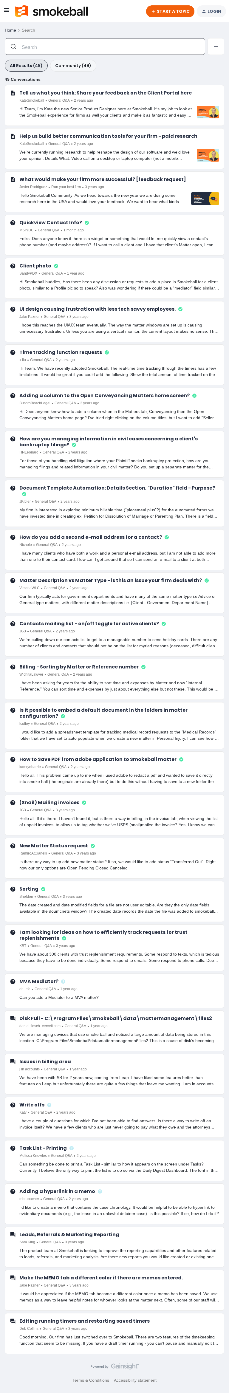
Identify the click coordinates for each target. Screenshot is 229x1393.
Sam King (27, 1242)
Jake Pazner (29, 317)
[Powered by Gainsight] (115, 1367)
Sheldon (26, 896)
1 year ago (75, 273)
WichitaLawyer (31, 674)
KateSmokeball (31, 100)
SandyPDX (28, 273)
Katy (23, 1112)
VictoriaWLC (29, 588)
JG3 (22, 631)
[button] (6, 12)
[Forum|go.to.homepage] (51, 11)
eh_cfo (24, 989)
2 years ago (83, 100)
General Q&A (59, 100)
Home (10, 30)
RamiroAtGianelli (33, 853)
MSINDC (26, 230)
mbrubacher (29, 1199)
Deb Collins (28, 1329)
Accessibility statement (135, 1380)
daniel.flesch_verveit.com (40, 1026)
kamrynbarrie (30, 767)
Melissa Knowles (33, 1156)
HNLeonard (28, 452)
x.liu (22, 360)
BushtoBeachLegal (34, 403)
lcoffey (24, 724)
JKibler (25, 501)
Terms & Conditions (90, 1380)
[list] (56, 100)
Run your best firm (66, 187)
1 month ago (74, 230)
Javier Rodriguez (33, 187)
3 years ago (94, 187)
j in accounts (29, 1069)
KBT (22, 946)
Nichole (25, 545)
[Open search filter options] (216, 46)
